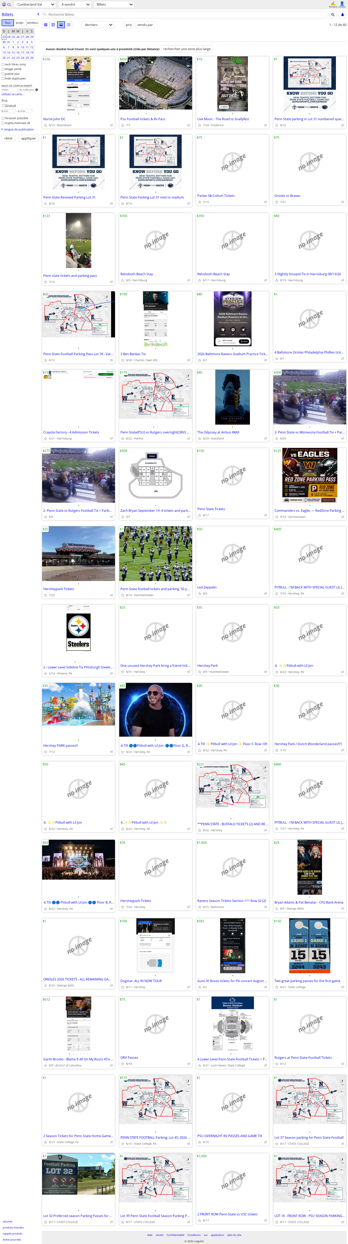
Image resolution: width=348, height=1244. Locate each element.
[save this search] (342, 14)
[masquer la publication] (111, 125)
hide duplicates (15, 78)
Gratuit (10, 105)
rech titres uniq (15, 64)
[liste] (46, 24)
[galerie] (61, 24)
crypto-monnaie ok (17, 123)
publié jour (12, 74)
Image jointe (13, 69)
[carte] (68, 24)
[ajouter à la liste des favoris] (45, 125)
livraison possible (16, 118)
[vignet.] (53, 24)
